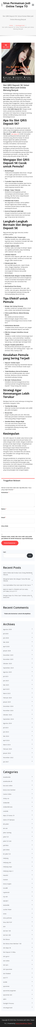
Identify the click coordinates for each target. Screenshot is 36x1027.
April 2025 (6, 689)
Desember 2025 (8, 655)
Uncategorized (20, 25)
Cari (4, 552)
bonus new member (9, 790)
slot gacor (6, 956)
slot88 (5, 982)
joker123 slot (7, 841)
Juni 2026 (6, 638)
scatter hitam (7, 909)
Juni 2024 (6, 732)
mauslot (5, 875)
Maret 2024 (6, 744)
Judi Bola (5, 845)
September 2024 (8, 719)
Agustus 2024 (7, 723)
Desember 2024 (8, 706)
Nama (3, 509)
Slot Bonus (6, 939)
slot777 (5, 978)
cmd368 (5, 811)
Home (11, 25)
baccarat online (7, 785)
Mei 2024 (6, 736)
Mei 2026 (6, 642)
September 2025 (8, 668)
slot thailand (7, 973)
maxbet (5, 879)
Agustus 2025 (7, 672)
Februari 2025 (7, 698)
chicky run (6, 798)
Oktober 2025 (7, 663)
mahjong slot (7, 862)
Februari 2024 (7, 749)
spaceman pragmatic (9, 990)
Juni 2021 (6, 762)
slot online (6, 961)
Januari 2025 (7, 702)
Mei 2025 (6, 685)
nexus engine (7, 884)
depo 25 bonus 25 (8, 815)
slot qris (24, 79)
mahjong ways (7, 867)
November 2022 (8, 757)
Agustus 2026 (7, 629)
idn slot (5, 828)
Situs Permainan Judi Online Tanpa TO (16, 5)
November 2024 (8, 710)
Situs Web (4, 526)
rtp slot (5, 896)
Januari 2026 (7, 651)
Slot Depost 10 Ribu (9, 952)
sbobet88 (6, 905)
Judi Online (6, 850)
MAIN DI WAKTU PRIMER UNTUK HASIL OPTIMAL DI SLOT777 (15, 590)
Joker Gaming (7, 832)
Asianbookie (6, 777)
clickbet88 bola (7, 807)
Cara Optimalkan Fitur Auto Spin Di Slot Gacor (17, 585)
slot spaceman (7, 969)
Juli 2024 (5, 727)
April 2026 (6, 646)
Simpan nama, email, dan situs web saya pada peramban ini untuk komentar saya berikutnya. (17, 537)
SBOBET (5, 901)
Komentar (5, 492)
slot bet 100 (7, 931)
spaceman (6, 986)
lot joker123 (7, 854)
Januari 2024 (7, 753)
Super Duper (7, 77)
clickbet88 (6, 803)
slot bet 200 (7, 935)
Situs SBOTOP (7, 922)
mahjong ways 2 (8, 871)
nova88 (5, 888)
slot (4, 926)
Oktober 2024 (7, 715)
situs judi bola (7, 918)
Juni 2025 (6, 680)
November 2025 (8, 659)
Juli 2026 (5, 633)
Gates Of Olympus (9, 820)
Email (3, 517)
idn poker (6, 824)
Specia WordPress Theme (24, 1023)
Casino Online (7, 794)
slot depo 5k (18, 79)
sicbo (4, 914)
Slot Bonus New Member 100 (12, 943)
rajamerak (6, 892)
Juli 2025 (5, 676)
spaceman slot (7, 995)
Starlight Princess (8, 1003)
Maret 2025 (6, 693)
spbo (4, 999)
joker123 (6, 837)
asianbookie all (7, 781)
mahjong (5, 858)
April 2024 (6, 740)
